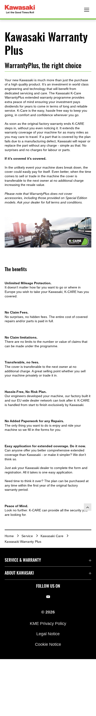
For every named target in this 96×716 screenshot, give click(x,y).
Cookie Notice (48, 644)
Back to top (87, 507)
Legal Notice (48, 633)
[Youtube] (48, 597)
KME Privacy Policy (48, 623)
